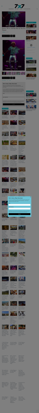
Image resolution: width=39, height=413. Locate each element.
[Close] (30, 196)
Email (9, 203)
